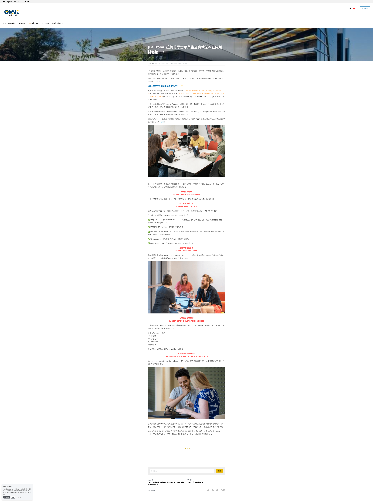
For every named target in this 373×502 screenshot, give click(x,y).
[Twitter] (213, 490)
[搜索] (350, 8)
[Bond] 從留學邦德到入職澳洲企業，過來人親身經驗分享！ (166, 483)
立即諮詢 (186, 448)
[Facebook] (208, 490)
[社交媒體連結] (21, 2)
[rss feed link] (224, 490)
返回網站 (152, 490)
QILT (162, 121)
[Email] (222, 490)
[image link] (12, 13)
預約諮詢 (365, 8)
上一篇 (151, 480)
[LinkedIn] (217, 490)
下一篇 (189, 480)
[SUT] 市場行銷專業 (195, 482)
